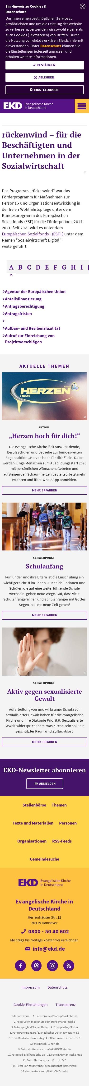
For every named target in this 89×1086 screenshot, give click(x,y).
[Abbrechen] (82, 6)
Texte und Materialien (33, 823)
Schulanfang (44, 566)
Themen (59, 805)
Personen (68, 823)
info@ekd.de (48, 948)
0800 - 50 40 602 (48, 931)
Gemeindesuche (44, 859)
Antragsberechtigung (24, 306)
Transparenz (66, 1004)
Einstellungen (46, 89)
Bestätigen (46, 65)
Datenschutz (50, 45)
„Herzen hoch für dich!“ (44, 436)
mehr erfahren (44, 490)
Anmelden (47, 783)
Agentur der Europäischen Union (35, 291)
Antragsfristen (18, 313)
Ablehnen (46, 77)
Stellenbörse (34, 805)
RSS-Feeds (62, 841)
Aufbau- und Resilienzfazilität (32, 328)
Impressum (31, 987)
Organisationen (32, 841)
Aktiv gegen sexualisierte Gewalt (44, 694)
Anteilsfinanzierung (23, 299)
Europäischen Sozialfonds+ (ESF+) (32, 234)
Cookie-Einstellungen (31, 1004)
